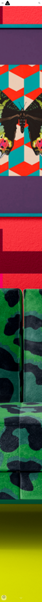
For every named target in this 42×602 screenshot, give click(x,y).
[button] (2, 3)
